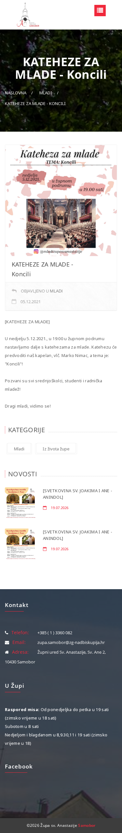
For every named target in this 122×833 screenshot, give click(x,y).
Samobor (86, 825)
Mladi (45, 93)
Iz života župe (56, 449)
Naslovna (15, 93)
